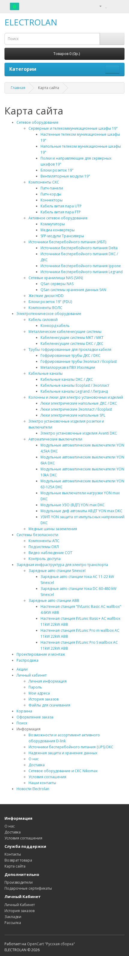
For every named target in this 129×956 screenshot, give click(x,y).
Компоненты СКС (43, 182)
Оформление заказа (34, 717)
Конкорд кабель (55, 325)
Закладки (12, 916)
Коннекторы (51, 200)
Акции (22, 669)
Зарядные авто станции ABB (53, 600)
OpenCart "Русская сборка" (51, 943)
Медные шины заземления (52, 528)
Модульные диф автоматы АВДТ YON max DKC (81, 510)
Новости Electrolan (32, 788)
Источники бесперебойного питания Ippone (80, 265)
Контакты (12, 854)
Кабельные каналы (45, 373)
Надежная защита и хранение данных (62, 752)
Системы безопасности (37, 534)
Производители (18, 882)
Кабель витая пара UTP (61, 206)
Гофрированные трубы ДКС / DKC (70, 355)
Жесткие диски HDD (46, 295)
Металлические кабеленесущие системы (64, 331)
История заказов (43, 699)
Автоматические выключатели (55, 439)
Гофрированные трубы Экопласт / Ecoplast (78, 361)
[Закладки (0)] (106, 5)
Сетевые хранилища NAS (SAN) (55, 277)
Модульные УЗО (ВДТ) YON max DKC (72, 504)
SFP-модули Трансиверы (62, 235)
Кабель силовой (43, 319)
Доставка (36, 764)
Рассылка (12, 922)
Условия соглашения (47, 776)
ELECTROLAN (30, 22)
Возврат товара (18, 860)
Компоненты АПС (43, 540)
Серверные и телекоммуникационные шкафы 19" (73, 128)
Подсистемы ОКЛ (43, 546)
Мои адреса (39, 693)
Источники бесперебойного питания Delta (79, 247)
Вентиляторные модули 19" (65, 176)
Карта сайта (15, 866)
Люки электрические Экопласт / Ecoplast (76, 409)
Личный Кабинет (19, 904)
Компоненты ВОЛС (45, 307)
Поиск (21, 723)
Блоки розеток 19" (57, 170)
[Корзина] (112, 5)
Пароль (35, 687)
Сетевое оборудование (37, 122)
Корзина (24, 711)
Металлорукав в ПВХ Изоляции (67, 367)
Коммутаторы (52, 224)
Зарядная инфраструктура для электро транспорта (62, 564)
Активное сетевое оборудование (58, 218)
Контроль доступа (44, 558)
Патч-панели (51, 188)
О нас (33, 758)
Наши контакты (42, 782)
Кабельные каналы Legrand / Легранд (74, 391)
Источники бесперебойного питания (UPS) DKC (70, 746)
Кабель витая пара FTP (60, 212)
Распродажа (27, 660)
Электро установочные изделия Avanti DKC (78, 433)
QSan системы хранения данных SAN (73, 289)
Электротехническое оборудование (48, 313)
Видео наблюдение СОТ (50, 552)
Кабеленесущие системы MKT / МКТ (72, 337)
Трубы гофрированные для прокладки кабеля (69, 349)
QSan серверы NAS (57, 283)
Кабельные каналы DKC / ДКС (66, 379)
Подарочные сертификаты (28, 888)
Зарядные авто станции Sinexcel (57, 570)
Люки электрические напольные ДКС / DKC (78, 403)
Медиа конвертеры (57, 230)
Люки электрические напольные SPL (72, 415)
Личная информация (47, 681)
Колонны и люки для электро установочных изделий (75, 397)
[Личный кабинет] (98, 5)
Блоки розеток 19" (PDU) (50, 301)
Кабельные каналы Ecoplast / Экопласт (74, 385)
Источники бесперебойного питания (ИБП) (67, 241)
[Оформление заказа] (120, 5)
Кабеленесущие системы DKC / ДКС (72, 343)
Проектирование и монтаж (40, 654)
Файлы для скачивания (49, 705)
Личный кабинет (31, 675)
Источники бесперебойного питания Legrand (81, 271)
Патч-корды (50, 194)
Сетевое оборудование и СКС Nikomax (63, 770)
